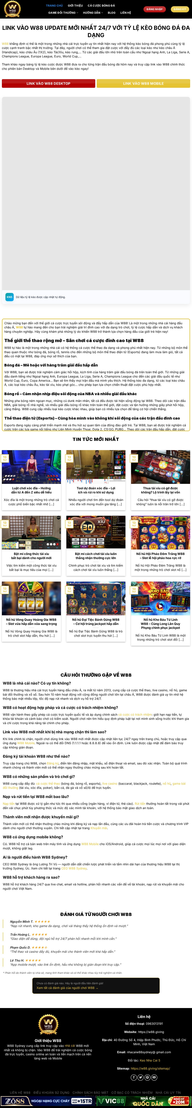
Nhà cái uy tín (168, 1092)
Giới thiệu (75, 5)
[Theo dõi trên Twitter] (140, 1077)
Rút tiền (140, 803)
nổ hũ (167, 783)
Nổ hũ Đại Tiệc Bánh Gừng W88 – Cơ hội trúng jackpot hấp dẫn (95, 622)
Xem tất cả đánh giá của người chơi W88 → (67, 988)
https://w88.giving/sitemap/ (150, 1068)
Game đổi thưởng (62, 12)
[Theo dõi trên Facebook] (134, 1077)
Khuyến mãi (99, 828)
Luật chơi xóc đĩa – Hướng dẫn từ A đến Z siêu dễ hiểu (31, 490)
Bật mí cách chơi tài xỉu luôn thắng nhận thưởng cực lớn (96, 556)
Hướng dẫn (91, 12)
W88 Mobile (25, 743)
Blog (112, 12)
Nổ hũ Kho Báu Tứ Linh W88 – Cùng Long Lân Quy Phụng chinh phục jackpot (160, 624)
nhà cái (70, 1045)
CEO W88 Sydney (74, 868)
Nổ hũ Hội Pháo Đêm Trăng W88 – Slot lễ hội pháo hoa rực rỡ (160, 556)
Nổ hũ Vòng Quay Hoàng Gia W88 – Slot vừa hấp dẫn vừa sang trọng (31, 622)
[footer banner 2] (144, 1101)
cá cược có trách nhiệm (135, 714)
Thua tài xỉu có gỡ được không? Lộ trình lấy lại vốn (160, 490)
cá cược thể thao (48, 783)
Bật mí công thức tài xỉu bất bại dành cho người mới (31, 556)
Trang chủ (54, 5)
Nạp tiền (9, 803)
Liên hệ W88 (20, 1092)
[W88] (21, 9)
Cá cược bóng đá (101, 5)
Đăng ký (52, 763)
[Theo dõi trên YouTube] (154, 1077)
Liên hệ (125, 12)
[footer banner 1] (48, 1101)
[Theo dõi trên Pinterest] (147, 1077)
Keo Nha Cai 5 (150, 1060)
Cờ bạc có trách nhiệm (132, 1092)
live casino (109, 783)
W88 (5, 44)
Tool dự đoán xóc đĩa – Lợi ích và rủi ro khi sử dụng (96, 490)
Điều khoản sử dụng (52, 1092)
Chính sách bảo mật (90, 1092)
